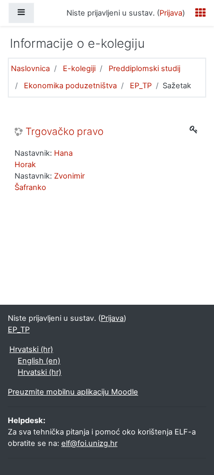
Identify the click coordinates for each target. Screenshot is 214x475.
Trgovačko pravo (64, 132)
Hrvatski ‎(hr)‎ (31, 349)
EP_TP (141, 85)
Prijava (170, 13)
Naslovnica (30, 68)
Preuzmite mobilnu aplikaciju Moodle (73, 392)
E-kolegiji (79, 68)
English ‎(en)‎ (39, 360)
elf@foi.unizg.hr (89, 443)
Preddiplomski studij (144, 68)
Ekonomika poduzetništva (70, 85)
